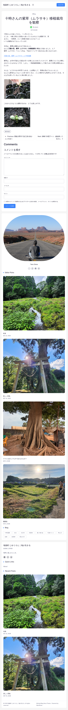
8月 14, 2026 (7, 398)
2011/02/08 (34, 30)
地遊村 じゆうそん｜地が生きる (16, 5)
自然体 (13, 536)
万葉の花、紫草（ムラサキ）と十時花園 (17, 56)
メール (6, 185)
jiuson (36, 27)
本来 (4, 333)
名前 (6, 177)
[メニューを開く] (33, 5)
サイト (6, 193)
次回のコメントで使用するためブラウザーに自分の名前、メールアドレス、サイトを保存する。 (32, 201)
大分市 (23, 532)
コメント (7, 157)
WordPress (39, 705)
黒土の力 (22, 536)
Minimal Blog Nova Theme (43, 703)
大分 (15, 532)
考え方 (60, 532)
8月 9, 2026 (6, 461)
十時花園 (7, 532)
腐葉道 (5, 521)
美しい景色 (6, 396)
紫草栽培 (7, 131)
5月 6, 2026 (6, 523)
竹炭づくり (51, 532)
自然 (6, 536)
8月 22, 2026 (7, 335)
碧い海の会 (40, 532)
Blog (34, 14)
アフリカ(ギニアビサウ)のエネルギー (15, 459)
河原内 (31, 532)
